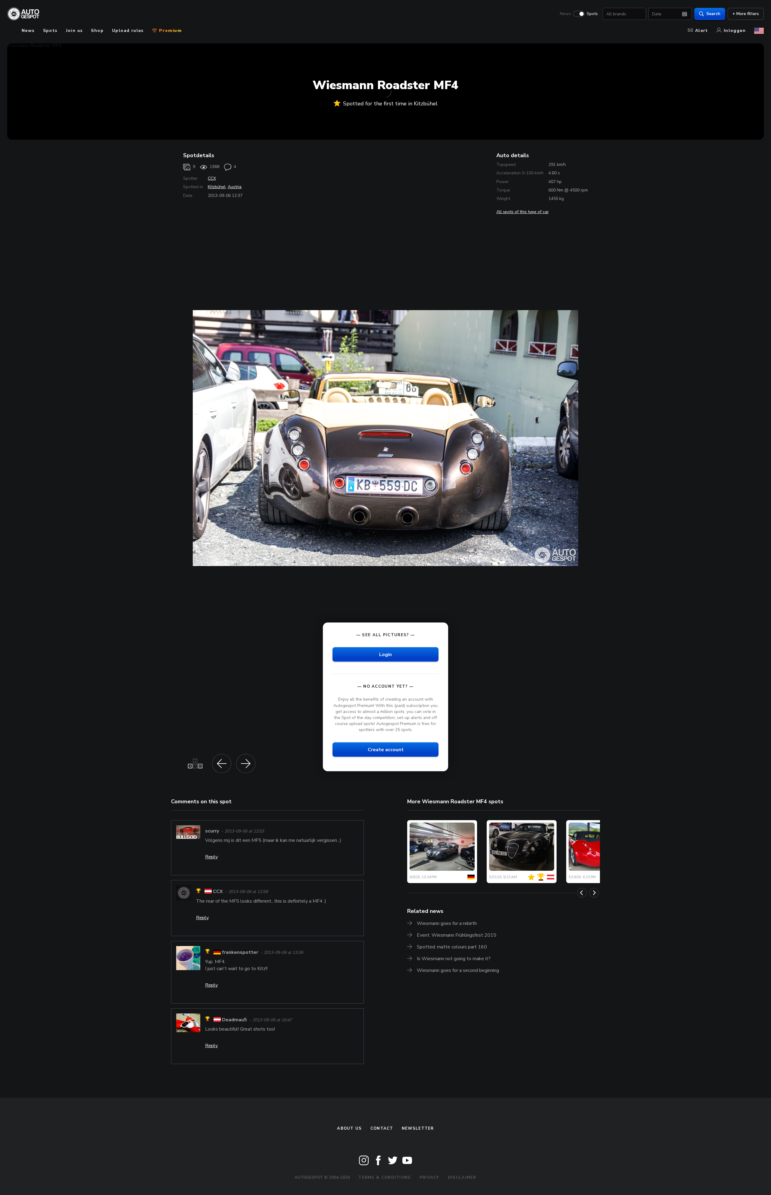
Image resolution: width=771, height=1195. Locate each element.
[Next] (594, 893)
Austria (235, 187)
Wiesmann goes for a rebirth (447, 923)
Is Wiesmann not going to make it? (454, 958)
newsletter (418, 1128)
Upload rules (128, 30)
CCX (212, 178)
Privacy (429, 1177)
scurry (212, 831)
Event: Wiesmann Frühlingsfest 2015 (456, 935)
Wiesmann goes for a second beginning (458, 970)
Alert (701, 30)
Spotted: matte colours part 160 (452, 947)
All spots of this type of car (522, 212)
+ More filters (745, 14)
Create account (386, 749)
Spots (592, 14)
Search (713, 14)
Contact (381, 1128)
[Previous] (582, 893)
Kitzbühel (217, 187)
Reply (211, 857)
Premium (170, 30)
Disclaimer (462, 1177)
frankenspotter (240, 952)
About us (349, 1128)
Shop (97, 30)
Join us (74, 30)
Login (385, 654)
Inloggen (735, 30)
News (565, 14)
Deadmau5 (234, 1019)
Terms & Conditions (384, 1177)
